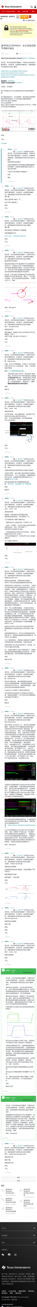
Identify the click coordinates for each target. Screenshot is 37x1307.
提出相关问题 (24, 16)
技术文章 (25, 11)
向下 (13, 182)
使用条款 (4, 1293)
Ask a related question (21, 30)
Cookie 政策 (12, 1291)
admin (7, 53)
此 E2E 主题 (13, 479)
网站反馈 (18, 1293)
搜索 (31, 7)
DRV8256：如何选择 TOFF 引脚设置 (19, 484)
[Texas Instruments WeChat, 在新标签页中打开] (3, 1255)
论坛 (18, 11)
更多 (33, 11)
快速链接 (4, 1235)
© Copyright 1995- (9, 1297)
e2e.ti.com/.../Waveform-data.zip (15, 236)
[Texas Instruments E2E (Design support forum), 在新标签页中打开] (9, 1255)
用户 (35, 7)
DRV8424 (32, 58)
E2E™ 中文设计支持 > (8, 11)
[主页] (11, 6)
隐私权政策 (22, 1291)
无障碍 (4, 1291)
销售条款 (31, 1291)
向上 (8, 182)
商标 (11, 1293)
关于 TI (4, 1228)
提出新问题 (30, 16)
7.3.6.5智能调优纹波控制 (16, 371)
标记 (18, 1177)
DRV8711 (25, 58)
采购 (3, 1242)
